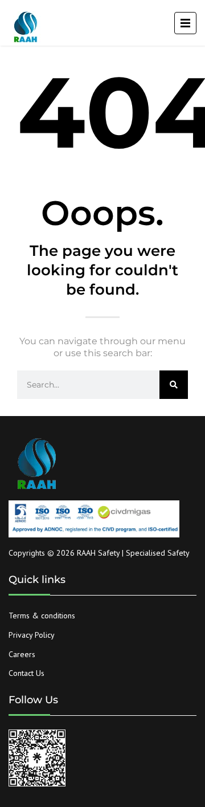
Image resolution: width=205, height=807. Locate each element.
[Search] (173, 384)
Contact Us (26, 673)
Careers (22, 654)
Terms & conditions (42, 615)
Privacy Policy (32, 635)
